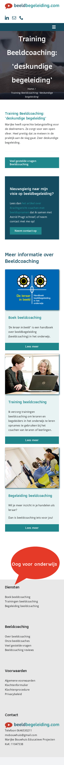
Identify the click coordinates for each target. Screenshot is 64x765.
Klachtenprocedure (17, 689)
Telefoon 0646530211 (18, 730)
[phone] (21, 18)
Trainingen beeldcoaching (21, 601)
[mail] (14, 18)
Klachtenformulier (16, 685)
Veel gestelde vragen (18, 645)
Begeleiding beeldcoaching (22, 606)
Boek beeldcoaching (17, 597)
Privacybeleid (13, 694)
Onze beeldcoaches (17, 641)
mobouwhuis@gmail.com (21, 735)
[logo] (32, 4)
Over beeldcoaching (17, 636)
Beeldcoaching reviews (19, 650)
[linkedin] (7, 18)
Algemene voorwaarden (20, 680)
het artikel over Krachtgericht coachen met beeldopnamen (27, 207)
